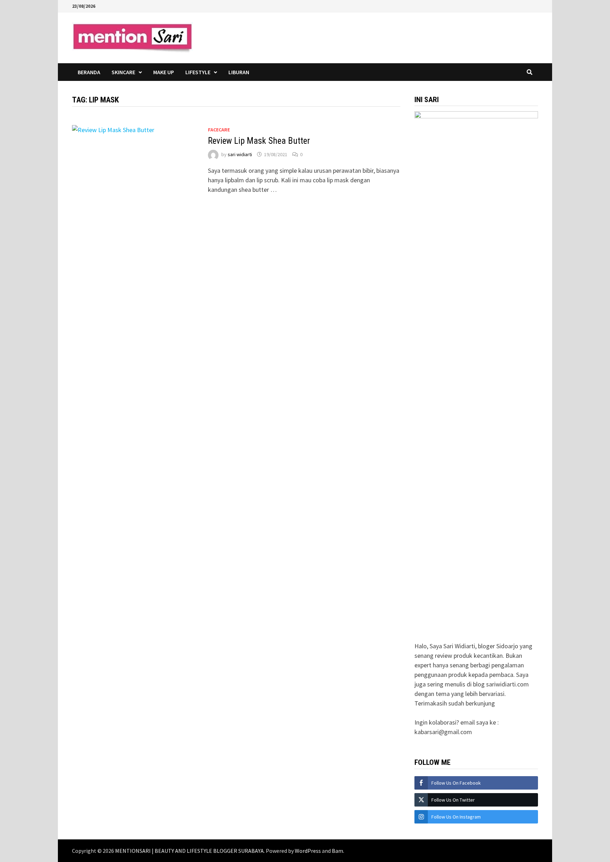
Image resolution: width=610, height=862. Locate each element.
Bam (337, 850)
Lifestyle (197, 72)
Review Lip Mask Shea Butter (259, 141)
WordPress (308, 850)
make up (163, 72)
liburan (238, 72)
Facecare (219, 129)
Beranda (89, 72)
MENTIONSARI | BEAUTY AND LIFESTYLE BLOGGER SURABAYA (189, 850)
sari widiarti (240, 154)
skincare (123, 72)
